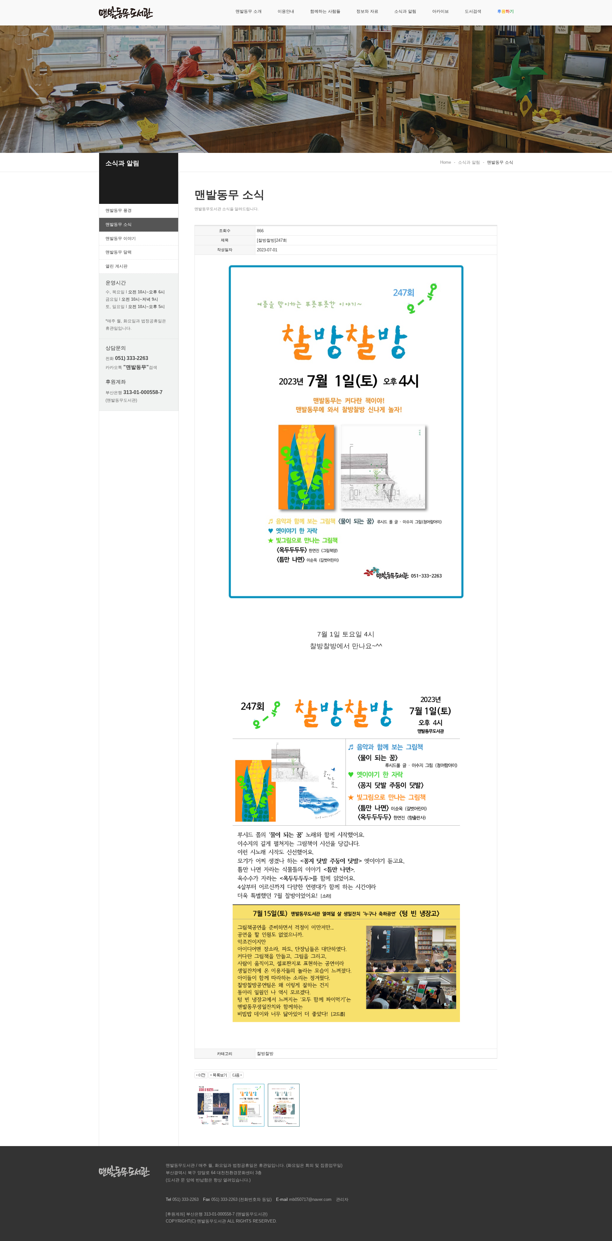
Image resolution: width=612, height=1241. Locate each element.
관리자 (342, 1199)
